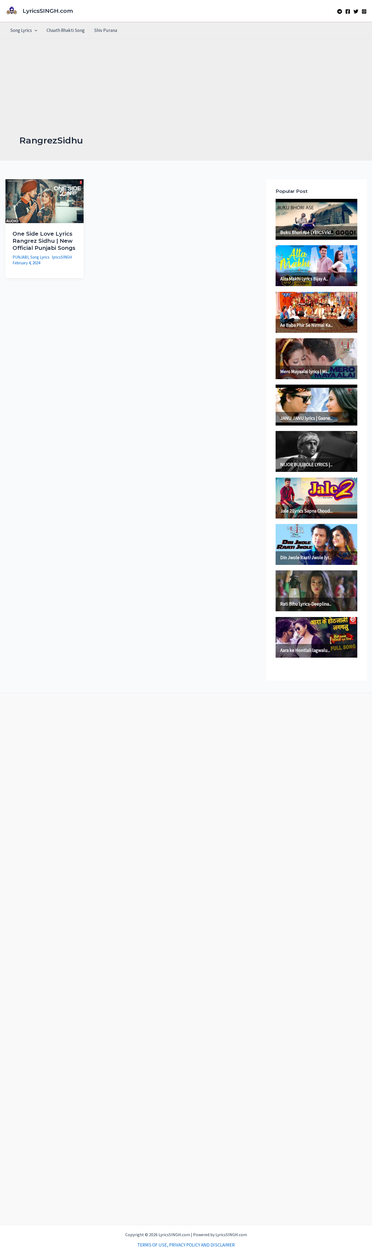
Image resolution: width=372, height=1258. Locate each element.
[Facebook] (347, 11)
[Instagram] (364, 11)
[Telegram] (339, 11)
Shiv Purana (105, 30)
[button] (34, 30)
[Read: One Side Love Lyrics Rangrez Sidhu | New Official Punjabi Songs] (44, 201)
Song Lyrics (21, 30)
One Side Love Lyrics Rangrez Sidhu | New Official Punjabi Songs (44, 240)
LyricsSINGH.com (48, 10)
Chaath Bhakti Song (66, 30)
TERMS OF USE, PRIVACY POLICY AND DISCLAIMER (186, 1245)
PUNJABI (20, 257)
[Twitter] (355, 11)
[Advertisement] (186, 93)
